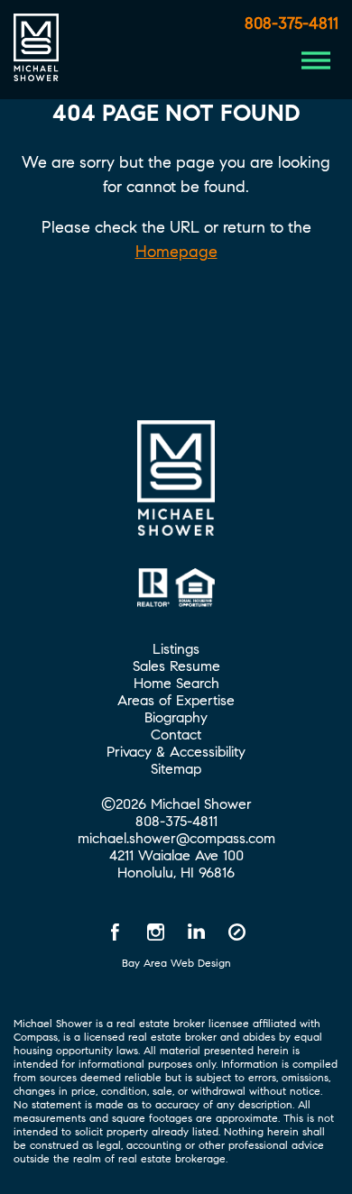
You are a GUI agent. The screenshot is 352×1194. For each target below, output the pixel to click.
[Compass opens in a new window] (237, 932)
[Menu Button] (316, 60)
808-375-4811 (291, 23)
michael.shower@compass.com (176, 838)
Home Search (176, 683)
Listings (176, 648)
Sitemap (176, 768)
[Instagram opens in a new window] (156, 932)
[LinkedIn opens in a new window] (197, 932)
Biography (176, 717)
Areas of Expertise (176, 700)
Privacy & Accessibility (176, 751)
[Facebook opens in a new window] (115, 932)
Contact (176, 734)
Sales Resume (176, 666)
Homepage (176, 252)
